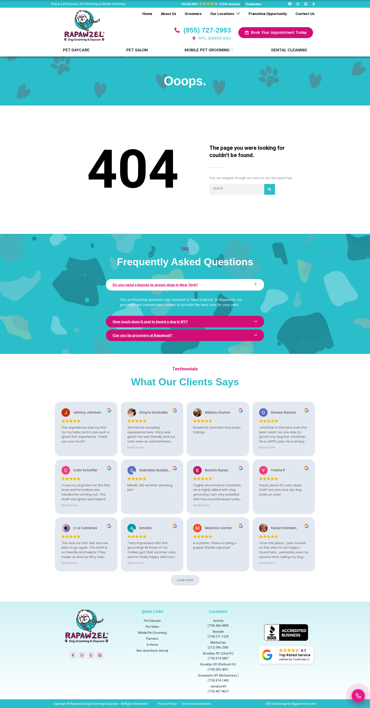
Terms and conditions (196, 703)
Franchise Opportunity (268, 14)
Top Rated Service (294, 655)
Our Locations (222, 14)
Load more (185, 580)
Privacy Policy (167, 703)
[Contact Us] (358, 695)
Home (147, 14)
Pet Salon (137, 49)
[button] (221, 4)
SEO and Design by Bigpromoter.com (291, 703)
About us (168, 14)
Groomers (193, 14)
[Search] (269, 189)
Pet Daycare (76, 49)
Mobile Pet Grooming (207, 49)
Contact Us (305, 14)
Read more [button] (135, 448)
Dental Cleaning (289, 49)
